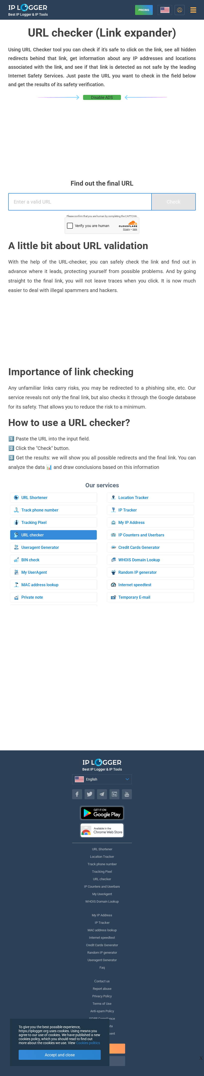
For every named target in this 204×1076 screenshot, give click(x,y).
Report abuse (102, 989)
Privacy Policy (102, 996)
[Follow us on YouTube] (127, 794)
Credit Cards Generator (102, 945)
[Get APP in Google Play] (102, 812)
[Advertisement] (102, 137)
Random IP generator (102, 952)
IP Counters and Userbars (102, 886)
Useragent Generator (102, 960)
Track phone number (102, 864)
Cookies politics (88, 1043)
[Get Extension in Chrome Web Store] (102, 830)
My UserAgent (102, 894)
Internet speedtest (102, 937)
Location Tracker (102, 857)
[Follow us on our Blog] (114, 794)
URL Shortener (102, 849)
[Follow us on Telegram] (102, 794)
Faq (102, 967)
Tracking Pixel (102, 871)
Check (173, 202)
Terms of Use (102, 1003)
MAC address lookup (102, 930)
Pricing (144, 10)
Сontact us (102, 981)
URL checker (102, 879)
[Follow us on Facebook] (77, 794)
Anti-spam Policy (102, 1011)
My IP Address (102, 915)
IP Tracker (102, 923)
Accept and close (60, 1055)
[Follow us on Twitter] (90, 794)
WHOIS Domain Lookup (102, 901)
